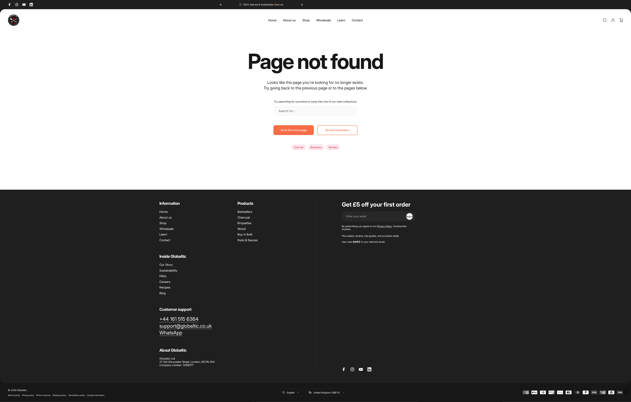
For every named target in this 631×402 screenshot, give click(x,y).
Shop (162, 223)
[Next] (301, 4)
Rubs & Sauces (247, 240)
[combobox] (315, 111)
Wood (241, 229)
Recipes (164, 287)
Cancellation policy (76, 395)
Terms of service (43, 395)
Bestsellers (244, 211)
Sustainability (168, 270)
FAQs (162, 276)
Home (163, 211)
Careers (164, 282)
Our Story (166, 264)
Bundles (333, 147)
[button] (626, 390)
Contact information (96, 395)
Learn (163, 234)
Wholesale (166, 229)
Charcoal (298, 147)
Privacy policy (28, 395)
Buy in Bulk (245, 234)
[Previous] (220, 4)
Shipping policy (59, 395)
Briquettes (316, 147)
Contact (164, 240)
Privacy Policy (384, 226)
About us (165, 217)
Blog (162, 293)
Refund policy (14, 395)
